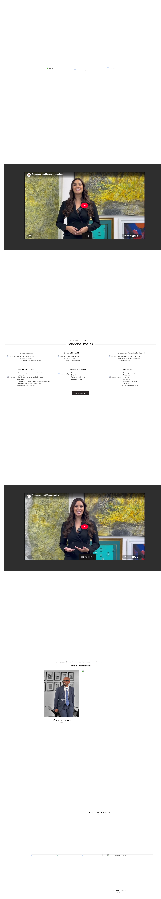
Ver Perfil (62, 700)
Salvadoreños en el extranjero (128, 4)
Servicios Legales (107, 4)
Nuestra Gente (84, 4)
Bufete (95, 4)
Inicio (74, 4)
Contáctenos (147, 4)
